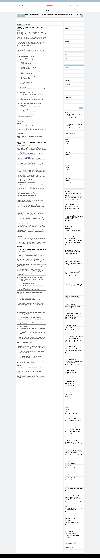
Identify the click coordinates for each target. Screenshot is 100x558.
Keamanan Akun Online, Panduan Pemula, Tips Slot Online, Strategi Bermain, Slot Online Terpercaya (73, 272)
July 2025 (67, 167)
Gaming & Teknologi (68, 244)
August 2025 (67, 165)
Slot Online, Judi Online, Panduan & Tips (72, 418)
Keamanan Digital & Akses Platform (71, 277)
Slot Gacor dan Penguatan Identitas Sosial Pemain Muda (31, 249)
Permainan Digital (68, 368)
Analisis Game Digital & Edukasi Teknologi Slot (73, 197)
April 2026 (67, 148)
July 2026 (67, 141)
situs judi (66, 387)
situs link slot (67, 54)
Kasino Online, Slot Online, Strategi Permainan (73, 266)
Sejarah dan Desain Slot (69, 385)
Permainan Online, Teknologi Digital (71, 375)
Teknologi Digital (68, 490)
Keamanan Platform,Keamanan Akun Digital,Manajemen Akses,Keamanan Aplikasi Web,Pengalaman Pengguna (73, 297)
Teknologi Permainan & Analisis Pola (71, 511)
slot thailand (22, 34)
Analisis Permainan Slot (69, 204)
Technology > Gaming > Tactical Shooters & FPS (73, 454)
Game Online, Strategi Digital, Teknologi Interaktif (73, 240)
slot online (67, 411)
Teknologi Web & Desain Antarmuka (71, 522)
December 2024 (68, 182)
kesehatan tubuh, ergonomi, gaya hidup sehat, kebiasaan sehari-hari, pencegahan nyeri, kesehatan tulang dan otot (73, 307)
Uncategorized (67, 539)
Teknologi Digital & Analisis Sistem (71, 492)
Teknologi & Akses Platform (70, 459)
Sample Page (48, 10)
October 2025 (67, 161)
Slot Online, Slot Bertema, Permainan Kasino (73, 431)
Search (66, 105)
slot (66, 405)
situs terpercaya (68, 80)
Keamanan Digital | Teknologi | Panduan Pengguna (74, 282)
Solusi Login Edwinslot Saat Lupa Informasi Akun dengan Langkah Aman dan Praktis (37, 14)
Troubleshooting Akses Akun (70, 531)
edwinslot (67, 224)
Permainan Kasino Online (69, 370)
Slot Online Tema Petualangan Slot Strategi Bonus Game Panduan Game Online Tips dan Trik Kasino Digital (74, 415)
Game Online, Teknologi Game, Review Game (73, 242)
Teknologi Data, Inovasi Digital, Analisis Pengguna (74, 488)
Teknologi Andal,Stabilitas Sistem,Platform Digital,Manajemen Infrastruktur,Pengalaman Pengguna (73, 485)
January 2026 (67, 154)
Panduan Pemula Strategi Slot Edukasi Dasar (73, 350)
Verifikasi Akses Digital (69, 547)
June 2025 (67, 169)
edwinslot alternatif (68, 226)
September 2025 (68, 163)
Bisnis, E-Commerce (68, 210)
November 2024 (68, 184)
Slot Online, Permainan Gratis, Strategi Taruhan (73, 427)
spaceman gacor (68, 97)
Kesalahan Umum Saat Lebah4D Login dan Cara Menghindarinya (65, 1)
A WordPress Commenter (69, 135)
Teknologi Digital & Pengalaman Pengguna (72, 495)
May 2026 (67, 145)
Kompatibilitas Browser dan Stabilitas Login (73, 313)
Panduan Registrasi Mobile (70, 352)
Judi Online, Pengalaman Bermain (71, 259)
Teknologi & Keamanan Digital (70, 477)
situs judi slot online (68, 394)
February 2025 (67, 178)
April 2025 (67, 174)
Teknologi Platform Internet (70, 516)
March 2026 (67, 150)
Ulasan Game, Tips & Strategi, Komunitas (72, 535)
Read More (19, 139)
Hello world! (78, 135)
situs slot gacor (68, 71)
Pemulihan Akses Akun (69, 357)
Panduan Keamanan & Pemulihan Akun (72, 338)
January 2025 (67, 180)
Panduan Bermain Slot (69, 334)
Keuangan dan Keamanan (69, 311)
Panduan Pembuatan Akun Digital (71, 348)
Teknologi (67, 456)
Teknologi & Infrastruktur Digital (70, 469)
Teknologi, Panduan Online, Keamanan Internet (73, 529)
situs (66, 50)
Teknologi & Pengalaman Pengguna (71, 481)
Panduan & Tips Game (69, 327)
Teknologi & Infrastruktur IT (70, 472)
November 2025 (68, 158)
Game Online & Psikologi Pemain (71, 236)
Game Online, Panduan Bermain (70, 238)
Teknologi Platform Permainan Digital (71, 518)
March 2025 (67, 176)
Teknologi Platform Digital (69, 513)
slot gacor (28, 157)
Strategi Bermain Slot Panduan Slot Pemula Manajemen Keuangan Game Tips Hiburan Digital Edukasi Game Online (73, 443)
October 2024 (67, 187)
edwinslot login (68, 228)
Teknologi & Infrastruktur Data (70, 467)
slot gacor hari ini (68, 63)
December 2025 (68, 156)
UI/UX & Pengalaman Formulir (70, 533)
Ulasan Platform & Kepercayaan (70, 537)
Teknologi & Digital (68, 465)
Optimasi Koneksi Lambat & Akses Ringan (72, 325)
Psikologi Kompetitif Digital (70, 383)
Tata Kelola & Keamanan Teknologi (71, 452)
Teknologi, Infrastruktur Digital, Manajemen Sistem (74, 524)
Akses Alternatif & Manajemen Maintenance (73, 193)
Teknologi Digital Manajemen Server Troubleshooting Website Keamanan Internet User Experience (74, 498)
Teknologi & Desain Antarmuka (70, 463)
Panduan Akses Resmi (69, 331)
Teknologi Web (67, 520)
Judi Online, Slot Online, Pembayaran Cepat (72, 261)
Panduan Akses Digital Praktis (70, 329)
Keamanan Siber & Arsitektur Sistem (71, 301)
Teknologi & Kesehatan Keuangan (71, 479)
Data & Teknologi (68, 212)
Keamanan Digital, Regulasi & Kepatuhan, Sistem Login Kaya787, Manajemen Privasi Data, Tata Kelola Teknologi (73, 285)
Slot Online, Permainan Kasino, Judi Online (72, 429)
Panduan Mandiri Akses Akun (70, 346)
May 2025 (67, 171)
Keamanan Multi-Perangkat (70, 288)
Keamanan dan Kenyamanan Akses (71, 275)
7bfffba (19, 30)
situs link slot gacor (68, 32)
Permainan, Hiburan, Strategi (70, 381)
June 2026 (67, 143)
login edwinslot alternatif (69, 315)
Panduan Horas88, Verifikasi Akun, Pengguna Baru (74, 336)
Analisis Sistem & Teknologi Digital (71, 206)
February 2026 (67, 152)
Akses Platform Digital (69, 195)
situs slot (67, 37)
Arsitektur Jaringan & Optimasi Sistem (72, 208)
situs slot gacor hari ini (69, 93)
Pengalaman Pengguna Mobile (70, 359)
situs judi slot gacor (68, 392)
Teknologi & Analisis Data (69, 461)
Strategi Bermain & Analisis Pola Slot (71, 440)
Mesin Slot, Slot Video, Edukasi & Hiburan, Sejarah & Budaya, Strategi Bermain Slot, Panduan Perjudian (74, 322)
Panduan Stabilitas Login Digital (70, 354)
